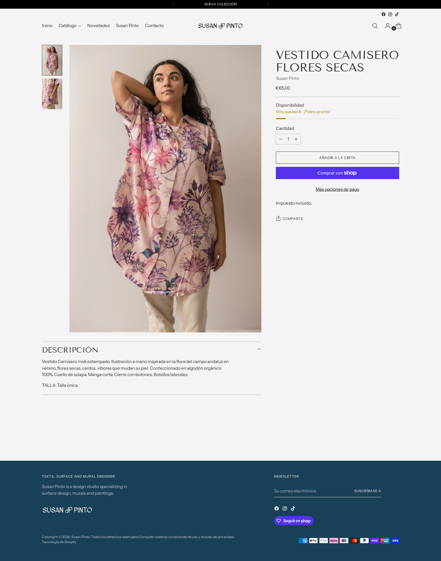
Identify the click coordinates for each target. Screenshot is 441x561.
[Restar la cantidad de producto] (280, 139)
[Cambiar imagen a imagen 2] (52, 94)
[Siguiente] (268, 4)
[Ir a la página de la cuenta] (386, 26)
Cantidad (285, 128)
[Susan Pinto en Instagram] (390, 14)
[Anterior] (173, 4)
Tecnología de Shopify (59, 542)
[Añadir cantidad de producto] (296, 139)
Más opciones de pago (337, 189)
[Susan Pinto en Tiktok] (397, 14)
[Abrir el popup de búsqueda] (375, 26)
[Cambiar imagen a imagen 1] (52, 60)
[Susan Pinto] (220, 26)
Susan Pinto (287, 78)
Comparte (293, 219)
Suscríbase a (367, 491)
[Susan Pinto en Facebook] (383, 14)
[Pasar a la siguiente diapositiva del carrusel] (394, 443)
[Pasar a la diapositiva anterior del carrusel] (383, 443)
